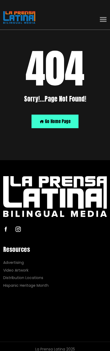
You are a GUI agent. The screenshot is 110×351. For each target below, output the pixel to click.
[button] (103, 19)
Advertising (13, 262)
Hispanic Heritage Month (26, 285)
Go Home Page (57, 121)
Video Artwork (16, 270)
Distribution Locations (23, 278)
